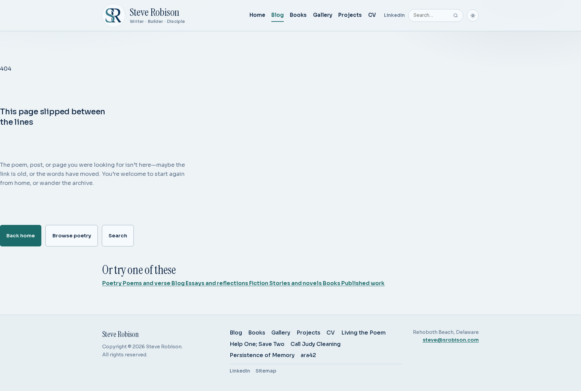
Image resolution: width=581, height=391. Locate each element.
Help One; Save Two (257, 344)
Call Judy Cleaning (315, 344)
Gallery (322, 15)
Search (118, 236)
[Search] (455, 15)
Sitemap (266, 371)
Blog (277, 15)
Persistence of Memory (262, 355)
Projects (350, 15)
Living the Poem (363, 332)
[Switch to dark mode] (473, 15)
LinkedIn (394, 15)
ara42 (308, 355)
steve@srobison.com (451, 340)
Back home (20, 236)
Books (298, 15)
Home (257, 15)
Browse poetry (71, 236)
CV (372, 15)
